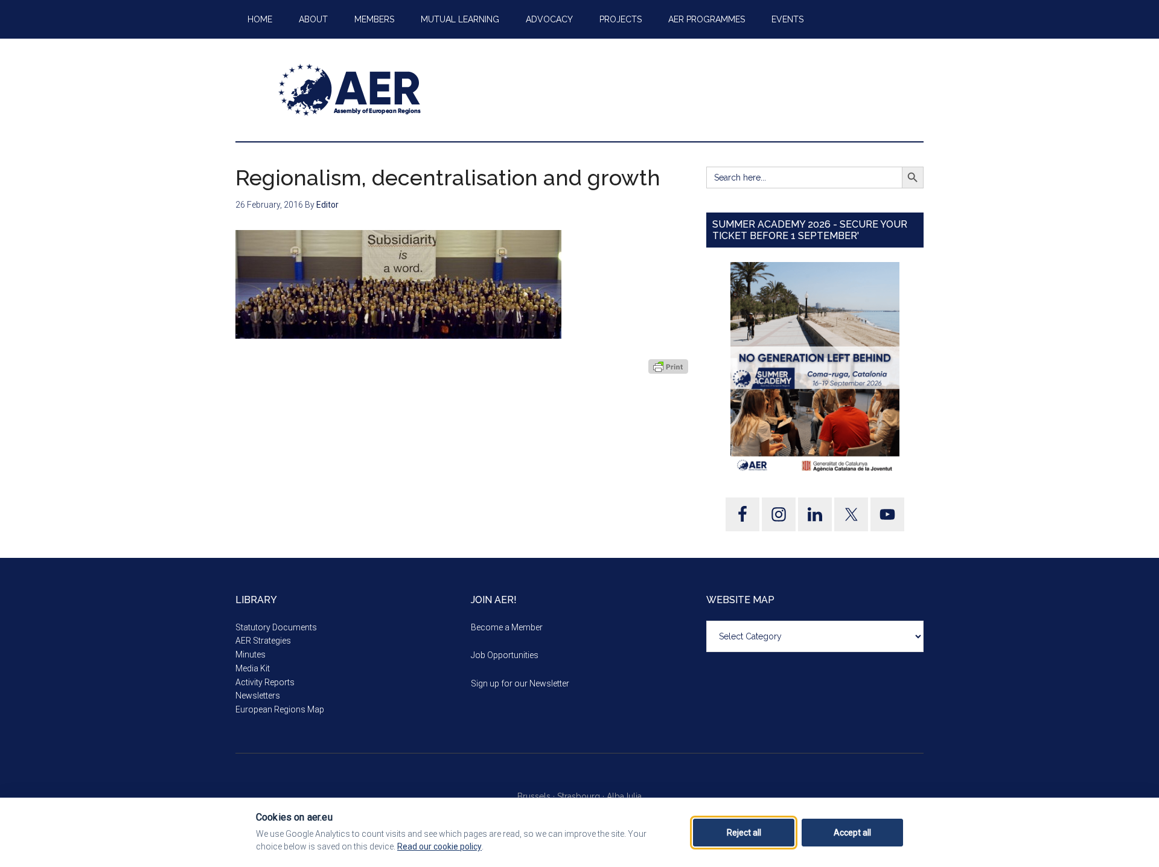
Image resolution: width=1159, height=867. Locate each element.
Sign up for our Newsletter (520, 683)
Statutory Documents (276, 627)
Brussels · (537, 796)
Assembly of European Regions (350, 90)
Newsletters (257, 695)
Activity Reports (265, 682)
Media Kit (252, 668)
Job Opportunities (504, 655)
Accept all (852, 832)
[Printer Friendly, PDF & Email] (668, 366)
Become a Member (507, 627)
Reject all (744, 832)
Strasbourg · (582, 796)
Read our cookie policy (439, 846)
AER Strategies (263, 640)
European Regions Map (279, 709)
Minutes (250, 654)
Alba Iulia (624, 796)
